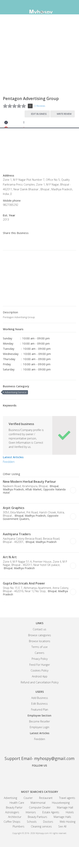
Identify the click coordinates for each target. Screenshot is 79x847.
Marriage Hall (65, 807)
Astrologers (12, 812)
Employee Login (39, 727)
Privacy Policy (40, 659)
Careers (39, 653)
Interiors (31, 812)
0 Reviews (40, 106)
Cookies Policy (39, 670)
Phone (5, 499)
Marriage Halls (62, 817)
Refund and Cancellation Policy (39, 682)
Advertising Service (15, 392)
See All (62, 826)
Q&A (47, 124)
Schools (32, 821)
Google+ (39, 776)
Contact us (39, 629)
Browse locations (39, 641)
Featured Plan (39, 709)
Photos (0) (32, 499)
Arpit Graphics (13, 508)
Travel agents (67, 798)
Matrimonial (38, 802)
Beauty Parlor (14, 807)
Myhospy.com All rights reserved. (51, 833)
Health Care (17, 802)
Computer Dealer (39, 807)
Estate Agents (50, 812)
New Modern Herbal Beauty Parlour (29, 481)
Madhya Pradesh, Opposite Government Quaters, (30, 517)
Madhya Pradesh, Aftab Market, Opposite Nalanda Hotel (34, 491)
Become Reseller (39, 721)
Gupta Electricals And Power (24, 583)
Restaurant (46, 798)
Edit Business (39, 114)
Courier (28, 798)
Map (27, 124)
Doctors (48, 821)
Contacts (6, 124)
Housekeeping (61, 802)
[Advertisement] (39, 56)
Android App (39, 676)
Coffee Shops (12, 821)
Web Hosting (67, 821)
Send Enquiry (16, 124)
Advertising (10, 798)
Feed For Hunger (39, 664)
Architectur (14, 817)
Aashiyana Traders (17, 534)
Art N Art (10, 557)
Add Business (39, 698)
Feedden (9, 462)
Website (11, 499)
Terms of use (39, 647)
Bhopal (53, 486)
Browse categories (39, 635)
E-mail (21, 499)
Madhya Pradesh (46, 542)
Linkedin (53, 776)
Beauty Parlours (37, 817)
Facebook (26, 776)
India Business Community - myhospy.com (39, 7)
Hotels (70, 812)
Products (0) (37, 124)
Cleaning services (41, 826)
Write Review (64, 114)
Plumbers (18, 826)
